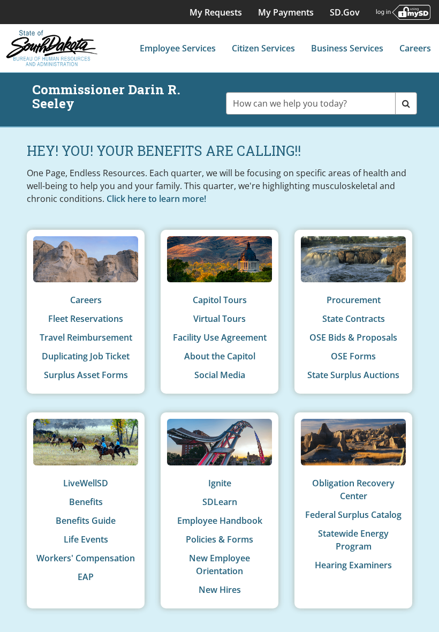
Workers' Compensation (85, 558)
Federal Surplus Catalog (353, 515)
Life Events (86, 539)
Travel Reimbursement (86, 337)
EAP (86, 577)
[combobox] (311, 103)
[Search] (406, 103)
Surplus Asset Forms (86, 375)
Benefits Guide (86, 520)
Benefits (86, 502)
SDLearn (219, 502)
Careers (86, 300)
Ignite (219, 483)
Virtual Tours (219, 319)
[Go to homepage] (52, 48)
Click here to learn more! (156, 199)
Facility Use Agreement (220, 337)
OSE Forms (353, 356)
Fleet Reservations (85, 319)
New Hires (220, 590)
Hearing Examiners (353, 565)
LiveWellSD (85, 483)
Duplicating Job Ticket (86, 356)
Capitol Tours (220, 300)
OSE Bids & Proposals (353, 337)
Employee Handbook (219, 520)
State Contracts (353, 319)
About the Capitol (219, 356)
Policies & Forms (219, 539)
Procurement (354, 300)
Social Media (219, 375)
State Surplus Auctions (353, 375)
